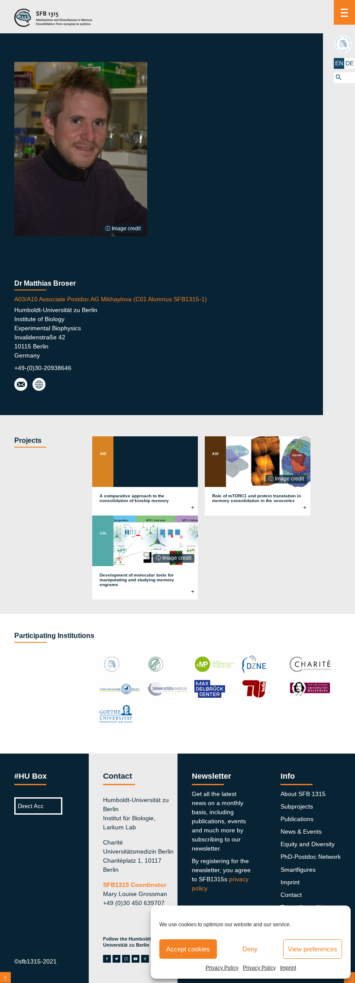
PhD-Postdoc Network (311, 856)
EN (339, 63)
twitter (116, 959)
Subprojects (297, 806)
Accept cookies (188, 949)
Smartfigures (298, 869)
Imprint (288, 968)
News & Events (301, 831)
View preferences (312, 949)
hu (344, 43)
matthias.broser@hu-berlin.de (20, 385)
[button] (344, 77)
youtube (135, 959)
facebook (107, 959)
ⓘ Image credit (123, 229)
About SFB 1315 (303, 793)
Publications (297, 818)
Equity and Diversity (308, 844)
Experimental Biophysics (38, 385)
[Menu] (344, 12)
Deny (250, 949)
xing (145, 959)
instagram (126, 959)
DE (349, 63)
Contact (291, 894)
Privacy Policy (222, 968)
